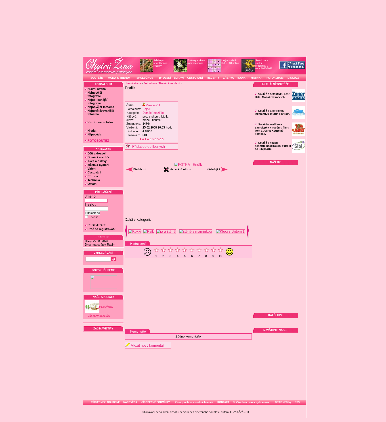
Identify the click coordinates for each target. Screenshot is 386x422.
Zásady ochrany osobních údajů (194, 402)
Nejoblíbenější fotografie (96, 101)
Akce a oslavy (97, 161)
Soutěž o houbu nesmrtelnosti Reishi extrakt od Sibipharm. (273, 146)
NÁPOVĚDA (130, 402)
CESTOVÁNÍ (195, 77)
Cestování (94, 172)
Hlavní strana (97, 89)
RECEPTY (213, 77)
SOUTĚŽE (96, 77)
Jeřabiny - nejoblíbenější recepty (160, 63)
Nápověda (94, 134)
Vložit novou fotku (100, 122)
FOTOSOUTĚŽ (98, 140)
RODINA (242, 77)
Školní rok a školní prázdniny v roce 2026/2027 (263, 64)
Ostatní (92, 184)
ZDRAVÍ (179, 77)
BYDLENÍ (165, 77)
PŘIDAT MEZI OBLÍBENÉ (105, 402)
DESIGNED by (282, 402)
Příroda (93, 176)
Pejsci (147, 109)
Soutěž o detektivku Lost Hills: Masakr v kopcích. (272, 96)
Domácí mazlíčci (99, 157)
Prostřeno (106, 307)
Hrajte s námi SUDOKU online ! (230, 63)
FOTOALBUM (274, 77)
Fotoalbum (150, 83)
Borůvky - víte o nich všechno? (196, 61)
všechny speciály (99, 316)
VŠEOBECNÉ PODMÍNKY (155, 402)
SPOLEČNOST (145, 77)
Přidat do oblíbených (147, 146)
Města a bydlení (98, 165)
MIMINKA (256, 77)
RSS (296, 402)
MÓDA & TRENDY (119, 77)
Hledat (92, 130)
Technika (94, 180)
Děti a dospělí (97, 153)
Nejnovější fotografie (93, 94)
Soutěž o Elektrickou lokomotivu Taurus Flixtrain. (272, 112)
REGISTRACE (97, 225)
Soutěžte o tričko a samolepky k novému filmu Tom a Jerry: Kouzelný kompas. (272, 129)
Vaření (92, 168)
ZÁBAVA (228, 77)
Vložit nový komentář (147, 345)
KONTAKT (223, 402)
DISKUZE (293, 77)
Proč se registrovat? (101, 229)
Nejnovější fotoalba (101, 107)
